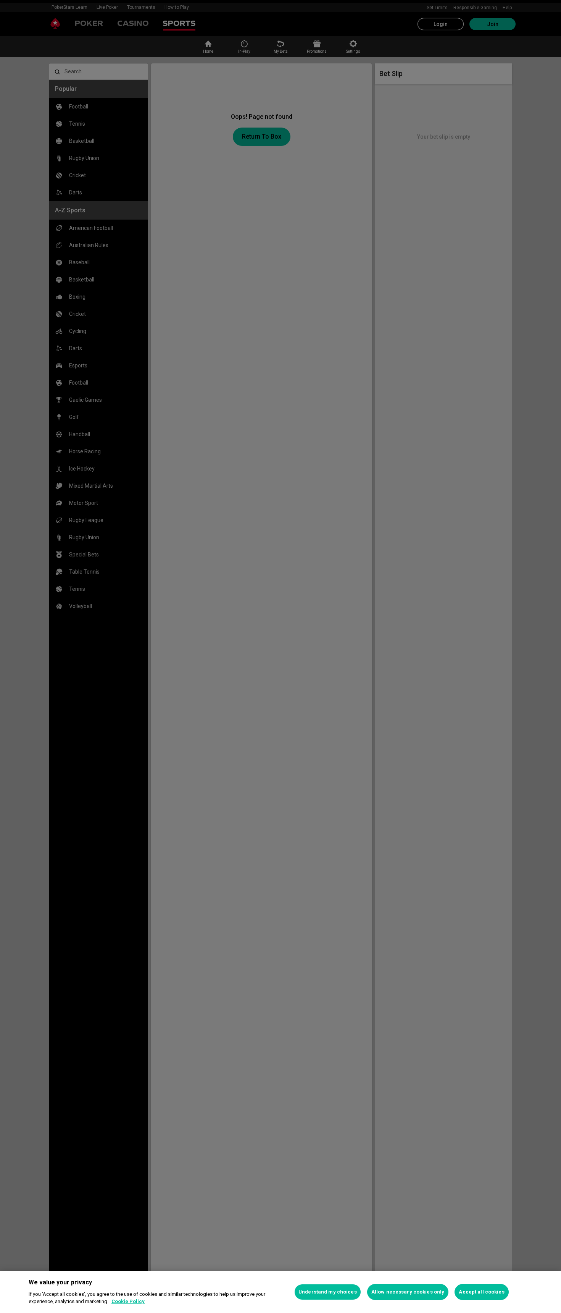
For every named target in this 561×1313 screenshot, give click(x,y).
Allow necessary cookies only (408, 1292)
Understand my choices (327, 1292)
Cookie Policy (128, 1301)
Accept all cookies (481, 1292)
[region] (280, 1292)
